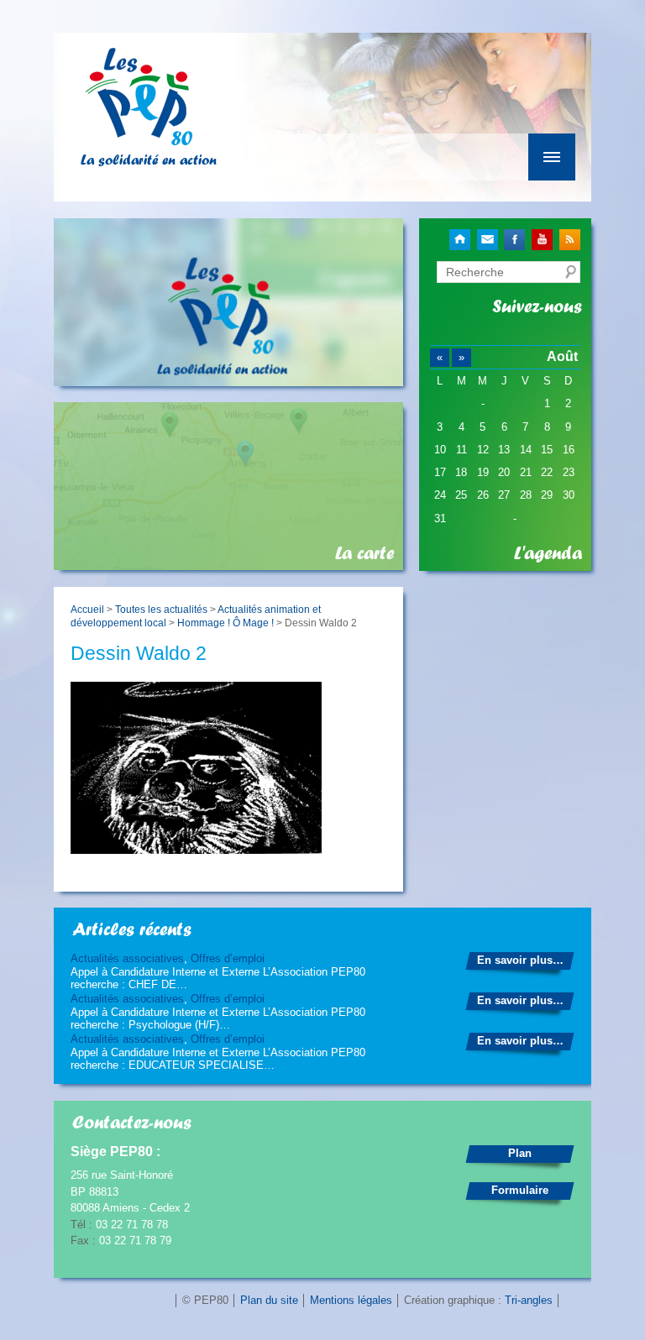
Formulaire (519, 1190)
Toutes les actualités (161, 609)
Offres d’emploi (228, 958)
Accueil (87, 609)
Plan (520, 1153)
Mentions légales (351, 1300)
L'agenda (548, 553)
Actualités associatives (127, 958)
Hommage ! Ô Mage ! (225, 622)
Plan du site (269, 1300)
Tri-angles (529, 1300)
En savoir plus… (520, 960)
